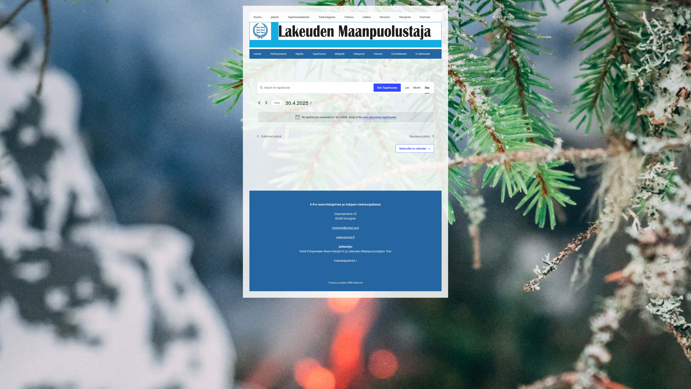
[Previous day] (259, 103)
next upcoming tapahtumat (379, 117)
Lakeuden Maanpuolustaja (345, 34)
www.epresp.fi (345, 237)
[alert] (346, 117)
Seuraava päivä (420, 136)
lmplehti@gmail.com (345, 228)
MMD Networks (355, 282)
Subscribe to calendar (412, 148)
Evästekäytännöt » (345, 260)
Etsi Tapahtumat (387, 87)
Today (277, 102)
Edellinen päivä (271, 136)
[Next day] (266, 103)
